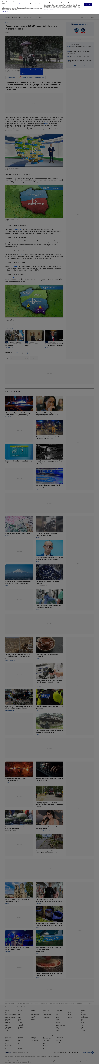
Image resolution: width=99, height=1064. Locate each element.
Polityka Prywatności (6, 11)
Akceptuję (88, 4)
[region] (49, 7)
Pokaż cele (88, 8)
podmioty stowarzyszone (22, 3)
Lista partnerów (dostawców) (49, 9)
